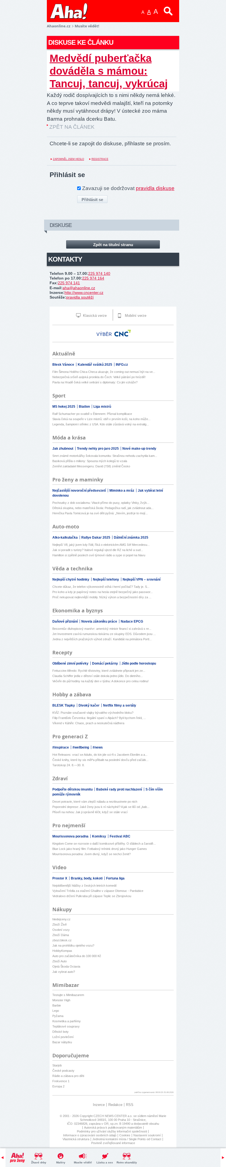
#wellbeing (81, 747)
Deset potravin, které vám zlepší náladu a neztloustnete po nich (94, 801)
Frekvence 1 (60, 1081)
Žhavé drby (38, 1162)
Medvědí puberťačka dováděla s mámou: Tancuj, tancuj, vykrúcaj (109, 70)
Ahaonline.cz (58, 25)
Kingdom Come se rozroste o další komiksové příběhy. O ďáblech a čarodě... (104, 843)
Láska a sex (104, 1162)
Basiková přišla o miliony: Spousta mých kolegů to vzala (89, 461)
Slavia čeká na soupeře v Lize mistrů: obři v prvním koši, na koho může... (101, 419)
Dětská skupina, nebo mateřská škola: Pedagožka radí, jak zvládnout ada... (103, 508)
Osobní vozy (61, 929)
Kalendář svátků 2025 (95, 365)
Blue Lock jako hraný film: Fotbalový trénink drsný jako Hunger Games (99, 848)
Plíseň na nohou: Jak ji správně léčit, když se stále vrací (90, 812)
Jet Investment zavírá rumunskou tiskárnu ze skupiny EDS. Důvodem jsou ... (104, 634)
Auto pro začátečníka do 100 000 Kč (76, 956)
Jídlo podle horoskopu (139, 663)
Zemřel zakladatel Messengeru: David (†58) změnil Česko (91, 466)
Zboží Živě (59, 924)
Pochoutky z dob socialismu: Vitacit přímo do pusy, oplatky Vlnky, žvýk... (100, 502)
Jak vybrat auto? (63, 971)
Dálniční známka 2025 (131, 537)
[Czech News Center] (122, 333)
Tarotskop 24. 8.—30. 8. (68, 765)
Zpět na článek (72, 127)
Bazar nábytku (62, 1042)
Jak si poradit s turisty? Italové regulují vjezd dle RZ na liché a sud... (97, 550)
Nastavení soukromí (147, 1135)
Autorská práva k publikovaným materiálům (113, 1127)
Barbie (56, 1005)
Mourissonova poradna (70, 836)
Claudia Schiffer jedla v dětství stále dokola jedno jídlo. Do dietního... (97, 676)
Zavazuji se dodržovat (128, 188)
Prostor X (60, 878)
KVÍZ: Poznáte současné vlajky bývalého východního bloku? (92, 712)
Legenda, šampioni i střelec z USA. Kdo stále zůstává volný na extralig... (100, 424)
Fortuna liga (115, 878)
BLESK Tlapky (64, 705)
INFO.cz (122, 365)
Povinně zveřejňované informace (113, 1143)
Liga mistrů (102, 407)
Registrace (100, 159)
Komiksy (99, 836)
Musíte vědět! (83, 1162)
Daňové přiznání (65, 621)
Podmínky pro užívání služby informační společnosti (112, 1131)
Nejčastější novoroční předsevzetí (79, 490)
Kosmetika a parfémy (66, 1021)
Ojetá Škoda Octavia (66, 966)
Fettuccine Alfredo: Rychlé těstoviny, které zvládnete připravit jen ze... (98, 670)
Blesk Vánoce (63, 365)
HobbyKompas (62, 950)
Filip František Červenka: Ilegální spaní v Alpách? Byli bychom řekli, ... (99, 718)
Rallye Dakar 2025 (96, 537)
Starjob (57, 1065)
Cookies (124, 1135)
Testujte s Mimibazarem (68, 995)
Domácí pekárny (105, 663)
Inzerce (99, 1105)
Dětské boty (60, 1031)
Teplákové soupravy (66, 1026)
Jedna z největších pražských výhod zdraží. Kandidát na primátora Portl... (102, 639)
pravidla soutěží (80, 297)
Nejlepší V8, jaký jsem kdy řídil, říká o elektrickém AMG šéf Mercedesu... (101, 544)
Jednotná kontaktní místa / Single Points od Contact (126, 1139)
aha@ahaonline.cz (79, 288)
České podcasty (63, 1070)
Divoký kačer (89, 705)
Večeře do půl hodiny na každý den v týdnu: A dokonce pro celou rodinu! (100, 681)
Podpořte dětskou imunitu (72, 789)
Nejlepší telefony (106, 579)
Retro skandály (127, 1162)
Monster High (61, 1000)
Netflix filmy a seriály (119, 705)
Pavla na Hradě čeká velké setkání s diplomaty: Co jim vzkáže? (95, 382)
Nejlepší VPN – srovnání (141, 579)
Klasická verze (94, 316)
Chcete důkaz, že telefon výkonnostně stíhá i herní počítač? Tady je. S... (100, 586)
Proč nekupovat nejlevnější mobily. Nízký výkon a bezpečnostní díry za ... (101, 597)
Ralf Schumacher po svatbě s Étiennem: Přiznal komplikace (92, 413)
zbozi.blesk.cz (62, 940)
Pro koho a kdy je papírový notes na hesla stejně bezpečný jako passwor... (102, 592)
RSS (129, 1105)
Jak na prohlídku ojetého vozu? (73, 945)
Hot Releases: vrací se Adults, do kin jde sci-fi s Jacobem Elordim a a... (99, 754)
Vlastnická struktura (76, 1139)
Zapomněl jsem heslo (68, 159)
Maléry (60, 1162)
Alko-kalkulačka (65, 537)
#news (98, 747)
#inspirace (61, 747)
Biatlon (85, 407)
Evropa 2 (58, 1086)
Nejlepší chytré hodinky (71, 579)
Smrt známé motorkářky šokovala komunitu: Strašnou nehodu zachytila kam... (104, 455)
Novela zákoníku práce (99, 621)
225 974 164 (93, 278)
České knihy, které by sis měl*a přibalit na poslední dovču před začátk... (100, 760)
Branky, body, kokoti (87, 878)
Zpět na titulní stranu (113, 244)
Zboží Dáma (60, 935)
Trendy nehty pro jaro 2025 (98, 449)
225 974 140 (99, 273)
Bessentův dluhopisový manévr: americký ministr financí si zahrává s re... (101, 628)
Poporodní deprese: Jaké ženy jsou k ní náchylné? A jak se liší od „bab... (100, 806)
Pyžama (57, 1016)
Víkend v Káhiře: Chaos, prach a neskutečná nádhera (88, 723)
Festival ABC (120, 836)
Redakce (115, 1105)
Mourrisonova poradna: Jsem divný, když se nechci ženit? (91, 854)
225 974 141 (69, 283)
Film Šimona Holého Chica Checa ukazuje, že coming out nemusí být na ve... (103, 371)
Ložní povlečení (63, 1037)
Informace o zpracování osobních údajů (89, 1135)
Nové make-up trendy (139, 449)
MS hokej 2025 (64, 407)
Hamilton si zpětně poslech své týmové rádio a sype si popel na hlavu (98, 555)
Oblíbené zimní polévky (70, 663)
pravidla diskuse (155, 188)
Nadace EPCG (132, 621)
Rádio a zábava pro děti (68, 1076)
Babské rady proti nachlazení (119, 789)
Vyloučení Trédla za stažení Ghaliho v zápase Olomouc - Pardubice (97, 890)
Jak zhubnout (63, 449)
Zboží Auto (59, 961)
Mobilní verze (135, 316)
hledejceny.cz (61, 919)
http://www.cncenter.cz (83, 292)
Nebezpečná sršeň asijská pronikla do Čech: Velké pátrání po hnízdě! (99, 377)
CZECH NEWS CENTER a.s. (113, 1116)
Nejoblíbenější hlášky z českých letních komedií (84, 885)
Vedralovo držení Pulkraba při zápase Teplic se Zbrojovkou (91, 896)
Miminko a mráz (122, 490)
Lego (55, 1010)
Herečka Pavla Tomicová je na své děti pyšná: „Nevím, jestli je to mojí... (100, 513)
